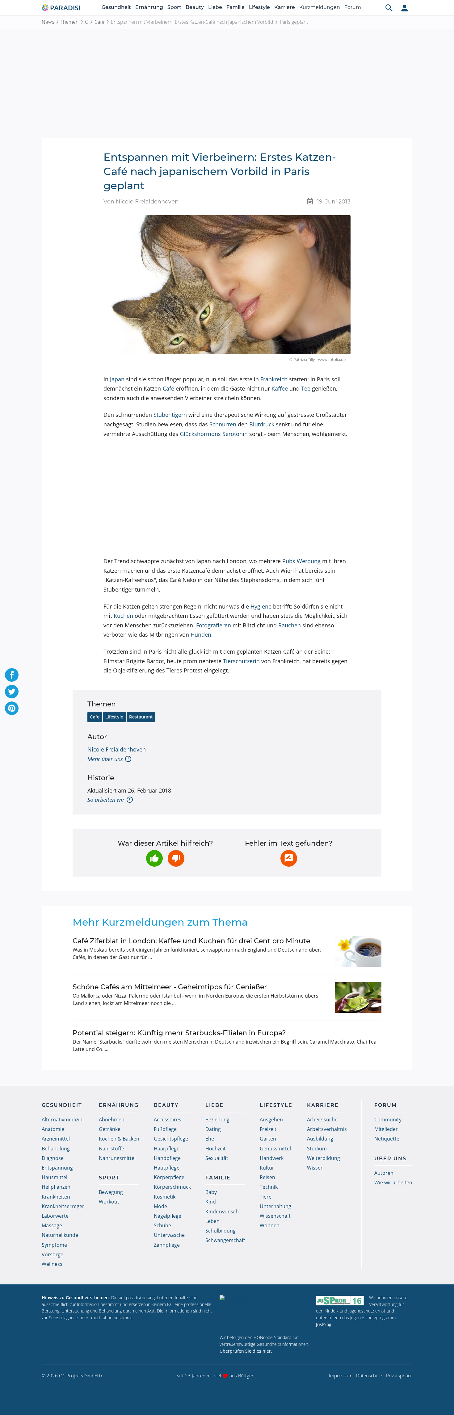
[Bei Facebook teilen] (12, 675)
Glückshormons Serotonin (214, 433)
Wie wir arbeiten (393, 1182)
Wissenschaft (275, 1215)
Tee (305, 388)
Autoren (383, 1173)
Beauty (195, 7)
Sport (174, 7)
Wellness (52, 1264)
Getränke (109, 1129)
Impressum (340, 1375)
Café (168, 388)
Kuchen (123, 615)
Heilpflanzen (56, 1186)
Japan (117, 379)
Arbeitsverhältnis (327, 1129)
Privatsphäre (399, 1375)
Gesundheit (116, 7)
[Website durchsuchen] (389, 7)
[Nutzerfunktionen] (404, 7)
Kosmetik (164, 1196)
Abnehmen (111, 1119)
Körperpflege (169, 1177)
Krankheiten (56, 1196)
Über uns (390, 1159)
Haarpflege (166, 1148)
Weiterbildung (323, 1158)
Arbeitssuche (322, 1119)
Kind (210, 1201)
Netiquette (386, 1138)
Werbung (309, 561)
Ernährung (149, 7)
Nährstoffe (111, 1148)
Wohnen (270, 1225)
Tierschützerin (241, 661)
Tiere (265, 1196)
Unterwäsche (169, 1235)
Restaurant (141, 716)
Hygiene (260, 606)
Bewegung (111, 1192)
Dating (213, 1129)
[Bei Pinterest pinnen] (12, 708)
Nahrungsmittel (117, 1158)
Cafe (99, 22)
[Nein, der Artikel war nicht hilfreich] (176, 858)
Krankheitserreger (63, 1206)
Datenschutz (369, 1375)
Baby (211, 1192)
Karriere (284, 7)
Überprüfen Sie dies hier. (246, 1351)
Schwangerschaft (225, 1240)
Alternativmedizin (62, 1119)
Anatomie (53, 1129)
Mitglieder (386, 1129)
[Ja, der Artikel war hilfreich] (154, 858)
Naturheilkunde (60, 1235)
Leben (212, 1221)
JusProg (323, 1324)
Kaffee (279, 388)
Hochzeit (215, 1148)
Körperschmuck (172, 1186)
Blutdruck (261, 424)
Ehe (209, 1138)
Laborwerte (55, 1215)
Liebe (215, 7)
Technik (269, 1186)
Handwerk (272, 1158)
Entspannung (57, 1167)
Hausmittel (54, 1177)
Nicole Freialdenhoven (116, 749)
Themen (69, 22)
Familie (235, 7)
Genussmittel (275, 1148)
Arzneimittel (56, 1138)
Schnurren (222, 424)
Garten (268, 1138)
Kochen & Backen (119, 1138)
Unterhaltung (275, 1206)
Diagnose (53, 1158)
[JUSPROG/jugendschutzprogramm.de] (340, 1300)
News (48, 22)
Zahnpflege (167, 1244)
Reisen (267, 1177)
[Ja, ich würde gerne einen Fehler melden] (288, 858)
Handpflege (167, 1158)
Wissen (315, 1167)
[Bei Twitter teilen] (12, 691)
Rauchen (289, 625)
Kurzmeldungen (319, 7)
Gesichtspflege (171, 1138)
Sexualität (216, 1158)
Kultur (267, 1167)
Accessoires (167, 1119)
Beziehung (217, 1119)
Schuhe (162, 1225)
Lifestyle (259, 7)
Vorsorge (52, 1254)
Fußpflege (165, 1129)
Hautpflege (166, 1167)
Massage (52, 1225)
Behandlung (56, 1148)
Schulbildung (220, 1230)
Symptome (54, 1244)
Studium (317, 1148)
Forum (352, 7)
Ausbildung (320, 1138)
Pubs (288, 561)
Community (387, 1119)
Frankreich (274, 379)
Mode (160, 1206)
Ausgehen (271, 1119)
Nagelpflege (167, 1215)
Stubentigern (170, 414)
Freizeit (268, 1129)
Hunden (201, 634)
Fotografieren (213, 625)
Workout (109, 1201)
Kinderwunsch (222, 1211)
